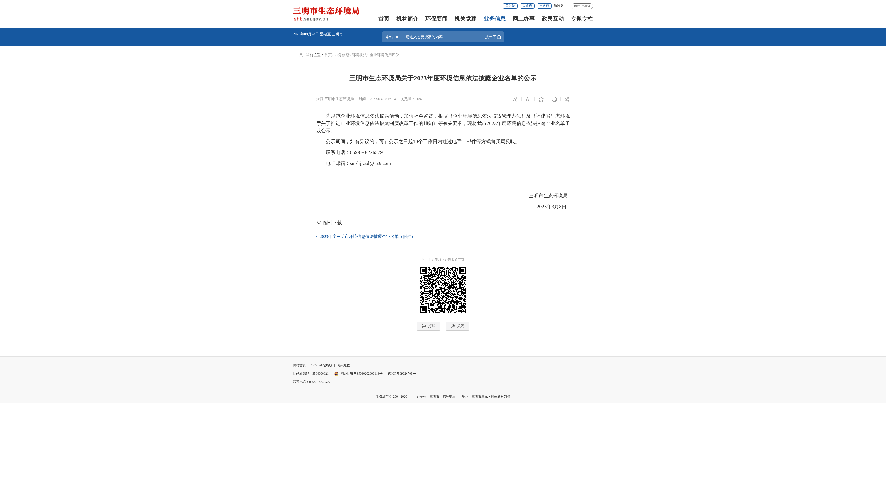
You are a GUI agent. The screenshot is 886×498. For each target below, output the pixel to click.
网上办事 (524, 19)
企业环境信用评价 (384, 55)
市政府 (544, 6)
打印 (431, 326)
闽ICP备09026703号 (402, 373)
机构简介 (407, 19)
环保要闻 (436, 19)
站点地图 (344, 365)
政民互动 (553, 19)
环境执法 (359, 55)
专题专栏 (582, 19)
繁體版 (559, 6)
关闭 (460, 326)
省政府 (527, 6)
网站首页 (299, 365)
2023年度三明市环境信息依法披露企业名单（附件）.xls (370, 236)
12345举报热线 (321, 365)
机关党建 (466, 19)
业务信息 (495, 19)
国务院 (510, 6)
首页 (383, 19)
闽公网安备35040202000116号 (362, 373)
